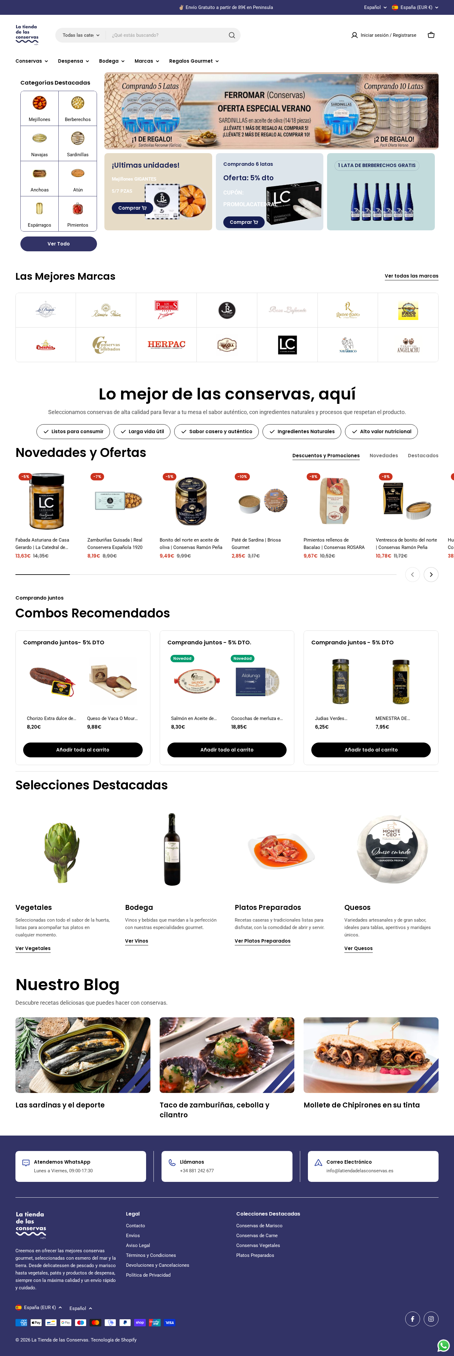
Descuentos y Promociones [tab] (326, 455)
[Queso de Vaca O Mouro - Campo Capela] (112, 681)
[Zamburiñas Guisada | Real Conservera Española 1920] (118, 501)
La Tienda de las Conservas (60, 1340)
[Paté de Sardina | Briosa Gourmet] (263, 501)
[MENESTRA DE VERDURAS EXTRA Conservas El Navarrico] (401, 681)
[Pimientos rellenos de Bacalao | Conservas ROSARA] (335, 501)
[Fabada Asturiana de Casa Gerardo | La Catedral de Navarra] (46, 501)
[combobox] (148, 35)
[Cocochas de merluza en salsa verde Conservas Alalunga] (257, 681)
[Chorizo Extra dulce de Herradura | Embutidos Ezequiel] (52, 681)
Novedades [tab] (384, 455)
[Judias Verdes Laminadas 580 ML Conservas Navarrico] (340, 681)
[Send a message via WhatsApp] (443, 1345)
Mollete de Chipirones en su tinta (362, 1105)
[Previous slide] (412, 574)
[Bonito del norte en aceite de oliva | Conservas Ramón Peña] (191, 501)
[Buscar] (232, 35)
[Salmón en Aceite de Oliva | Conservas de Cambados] (196, 681)
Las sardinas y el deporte (60, 1105)
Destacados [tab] (423, 455)
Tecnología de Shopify (114, 1340)
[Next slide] (431, 574)
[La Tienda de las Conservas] (271, 110)
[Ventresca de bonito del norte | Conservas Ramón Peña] (407, 501)
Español (372, 7)
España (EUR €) (416, 7)
